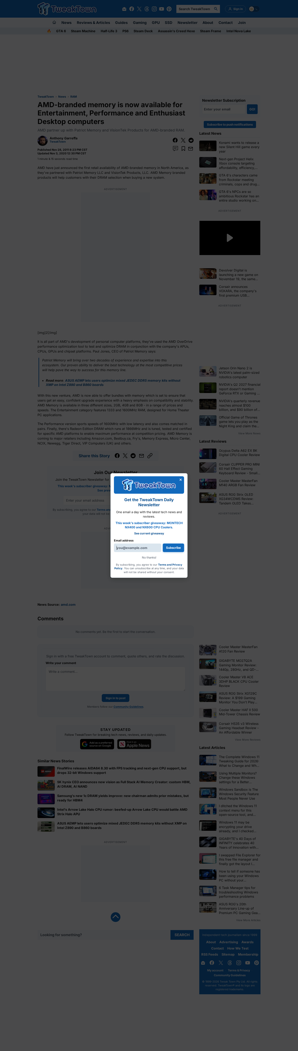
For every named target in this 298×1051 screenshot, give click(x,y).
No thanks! (149, 557)
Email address (124, 540)
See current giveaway (149, 533)
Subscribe (173, 548)
